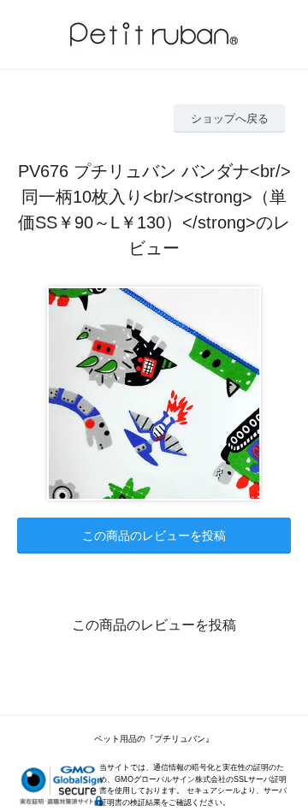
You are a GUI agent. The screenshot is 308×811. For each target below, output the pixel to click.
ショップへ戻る (230, 118)
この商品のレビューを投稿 (154, 535)
